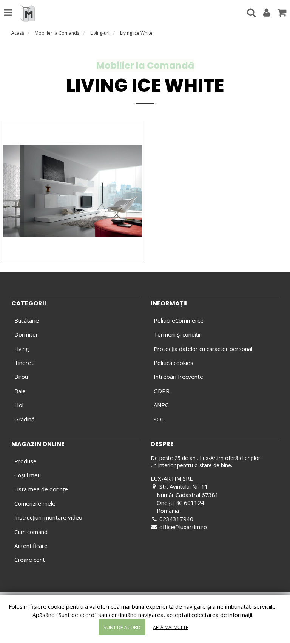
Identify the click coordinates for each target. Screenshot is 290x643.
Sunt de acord (121, 627)
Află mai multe (170, 627)
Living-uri (100, 33)
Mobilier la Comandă (57, 33)
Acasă (17, 33)
